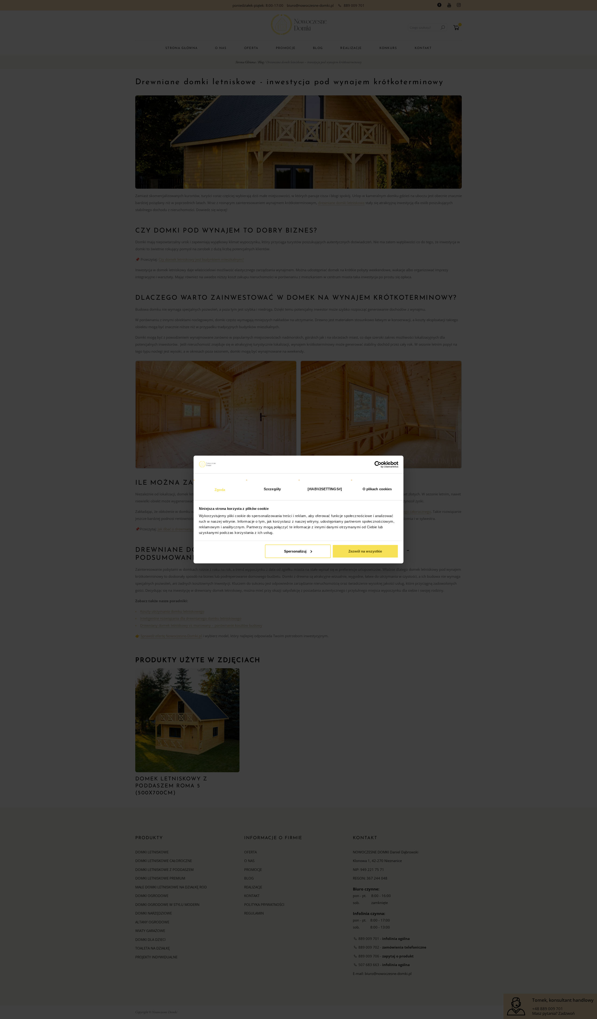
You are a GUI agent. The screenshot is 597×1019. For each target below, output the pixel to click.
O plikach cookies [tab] (377, 489)
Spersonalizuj (295, 551)
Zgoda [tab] (220, 490)
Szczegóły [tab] (272, 489)
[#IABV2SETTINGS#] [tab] (325, 489)
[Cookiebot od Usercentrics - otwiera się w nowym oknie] (378, 464)
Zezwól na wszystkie (365, 551)
